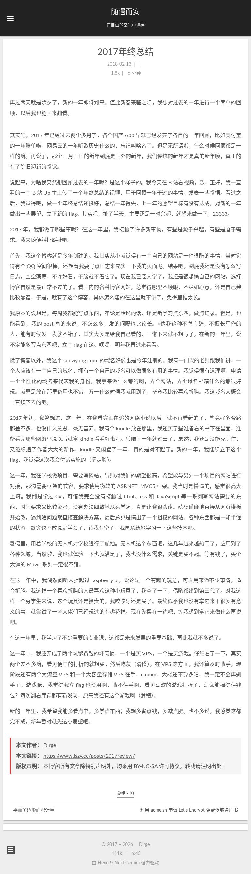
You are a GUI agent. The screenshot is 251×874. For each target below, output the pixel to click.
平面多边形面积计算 (33, 810)
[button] (10, 18)
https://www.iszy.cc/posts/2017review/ (89, 755)
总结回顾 (125, 793)
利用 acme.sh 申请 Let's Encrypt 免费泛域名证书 (189, 810)
